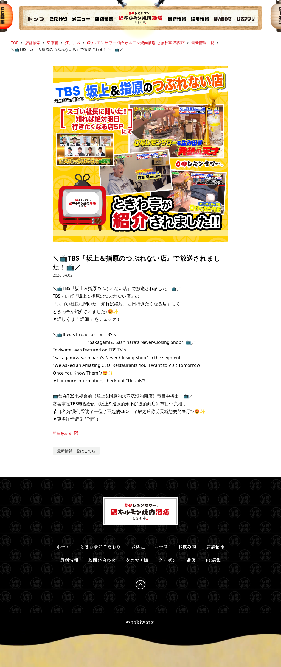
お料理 (138, 546)
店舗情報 (215, 546)
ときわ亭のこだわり (100, 546)
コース (161, 546)
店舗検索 (32, 42)
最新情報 (69, 560)
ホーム (63, 546)
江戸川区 (72, 42)
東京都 (52, 42)
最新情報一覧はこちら (76, 450)
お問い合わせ (102, 560)
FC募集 (213, 560)
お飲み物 (187, 546)
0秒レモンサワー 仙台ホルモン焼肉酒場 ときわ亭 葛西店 (136, 42)
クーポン (167, 560)
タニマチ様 (137, 560)
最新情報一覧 (202, 42)
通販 (191, 560)
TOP (14, 42)
